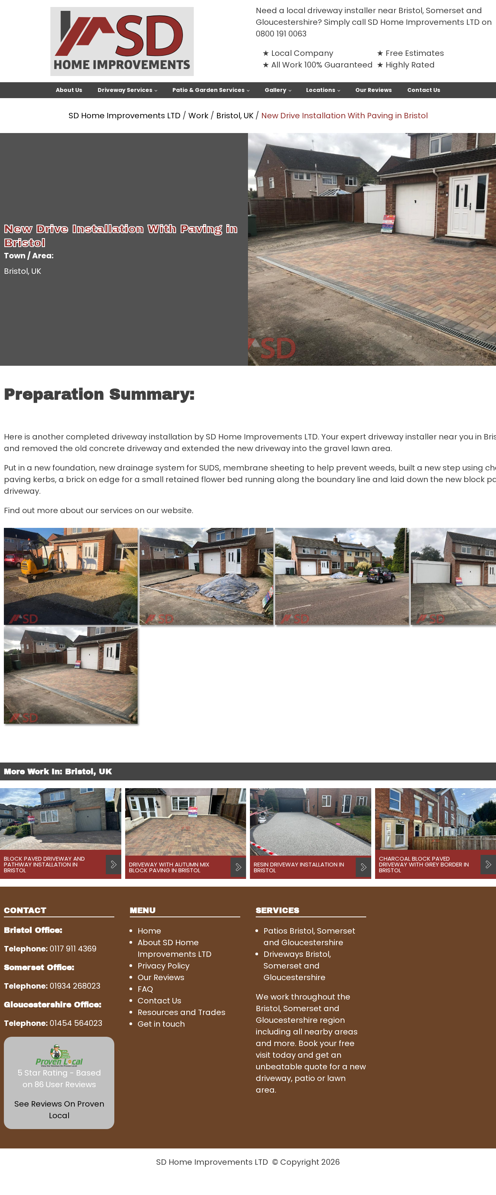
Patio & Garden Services (208, 90)
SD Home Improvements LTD (125, 115)
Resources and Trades (182, 1012)
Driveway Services (125, 90)
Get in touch (161, 1024)
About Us (69, 90)
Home (149, 930)
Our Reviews (373, 90)
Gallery (275, 90)
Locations (320, 90)
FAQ (145, 989)
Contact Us (423, 90)
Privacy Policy (163, 965)
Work (198, 115)
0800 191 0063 (281, 33)
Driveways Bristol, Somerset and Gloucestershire (297, 966)
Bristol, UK (234, 115)
